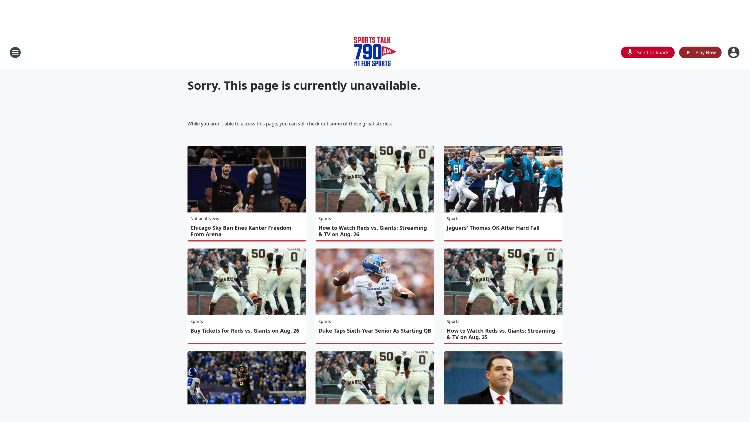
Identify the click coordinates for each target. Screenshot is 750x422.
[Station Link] (375, 52)
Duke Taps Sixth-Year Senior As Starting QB (374, 330)
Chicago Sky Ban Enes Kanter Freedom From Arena (241, 230)
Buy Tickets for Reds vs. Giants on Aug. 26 (244, 330)
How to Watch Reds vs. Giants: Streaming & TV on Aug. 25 (501, 333)
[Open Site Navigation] (15, 52)
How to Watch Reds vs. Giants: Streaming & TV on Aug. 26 (372, 230)
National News (204, 218)
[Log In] (734, 52)
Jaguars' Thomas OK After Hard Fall (493, 227)
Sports (324, 218)
